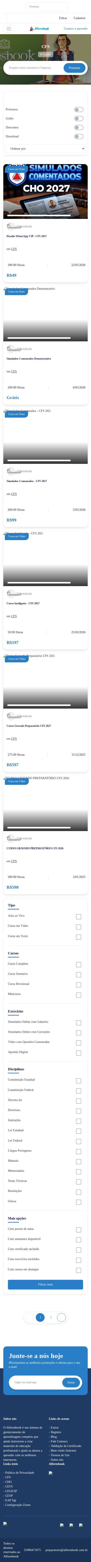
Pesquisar (74, 67)
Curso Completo (18, 963)
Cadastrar (79, 18)
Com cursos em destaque (23, 1269)
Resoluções (15, 1191)
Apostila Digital (18, 1052)
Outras (12, 1201)
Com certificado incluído (23, 1249)
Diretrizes (14, 1110)
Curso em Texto (18, 936)
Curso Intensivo (18, 973)
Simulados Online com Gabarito (28, 1021)
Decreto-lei (15, 1100)
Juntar (71, 1382)
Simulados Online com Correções (29, 1032)
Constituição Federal (21, 1090)
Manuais (13, 1160)
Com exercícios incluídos (23, 1259)
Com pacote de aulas (21, 1228)
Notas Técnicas (17, 1181)
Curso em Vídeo (18, 925)
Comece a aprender (76, 28)
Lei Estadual (16, 1130)
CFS (14, 249)
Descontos (12, 127)
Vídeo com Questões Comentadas (28, 1042)
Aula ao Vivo (16, 915)
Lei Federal (15, 1140)
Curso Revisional (18, 984)
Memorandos (16, 1170)
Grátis (9, 118)
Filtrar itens (45, 1284)
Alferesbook (24, 226)
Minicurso (14, 994)
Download (12, 136)
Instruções (14, 1120)
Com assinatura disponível (24, 1239)
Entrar (63, 18)
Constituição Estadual (21, 1079)
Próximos (12, 109)
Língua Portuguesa (19, 1150)
